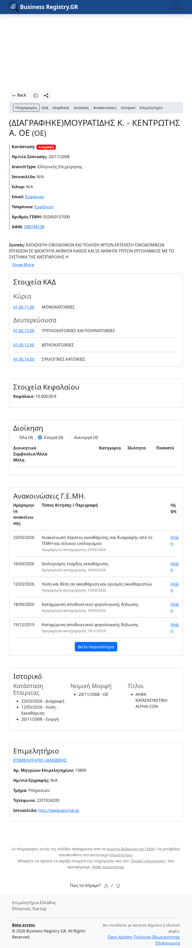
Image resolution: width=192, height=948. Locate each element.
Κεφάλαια (61, 107)
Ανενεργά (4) (86, 437)
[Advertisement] (67, 49)
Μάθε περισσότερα (108, 867)
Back (21, 95)
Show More (23, 264)
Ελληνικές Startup (29, 908)
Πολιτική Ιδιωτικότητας (157, 937)
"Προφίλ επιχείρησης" (148, 861)
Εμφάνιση (34, 197)
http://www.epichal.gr (59, 810)
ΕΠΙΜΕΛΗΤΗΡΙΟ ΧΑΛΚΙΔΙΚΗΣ (40, 760)
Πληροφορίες (26, 107)
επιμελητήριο (121, 854)
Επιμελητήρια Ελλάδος (34, 902)
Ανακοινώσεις (104, 107)
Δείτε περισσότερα (96, 646)
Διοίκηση (81, 107)
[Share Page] (46, 95)
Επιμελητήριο (151, 107)
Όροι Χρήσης (120, 937)
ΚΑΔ (45, 107)
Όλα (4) (26, 437)
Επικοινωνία (168, 943)
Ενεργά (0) (53, 437)
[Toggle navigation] (176, 7)
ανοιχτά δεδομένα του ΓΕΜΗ (130, 848)
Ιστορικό (128, 107)
